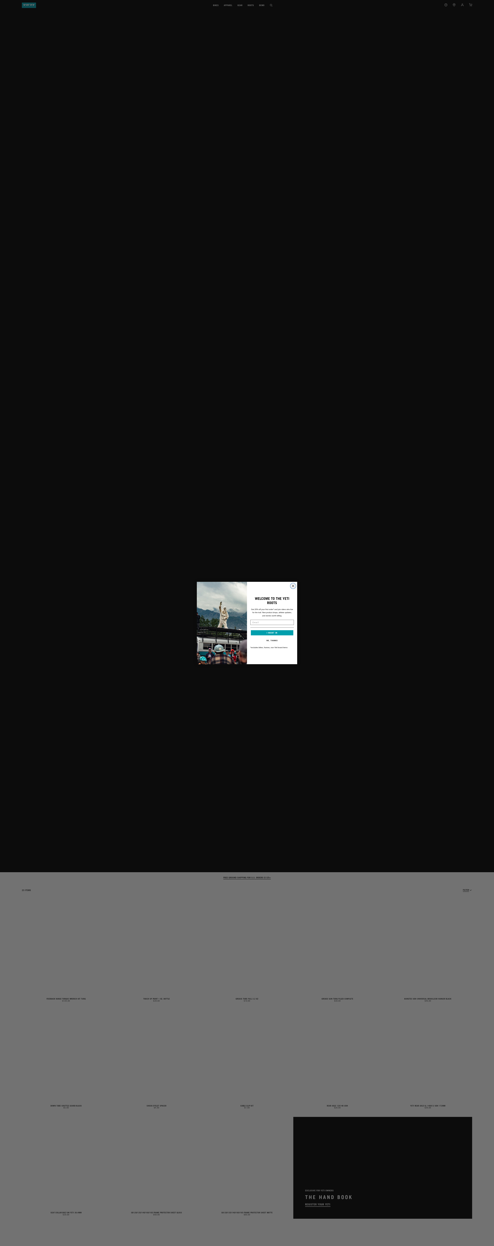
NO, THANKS (272, 640)
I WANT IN (272, 632)
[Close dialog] (293, 586)
